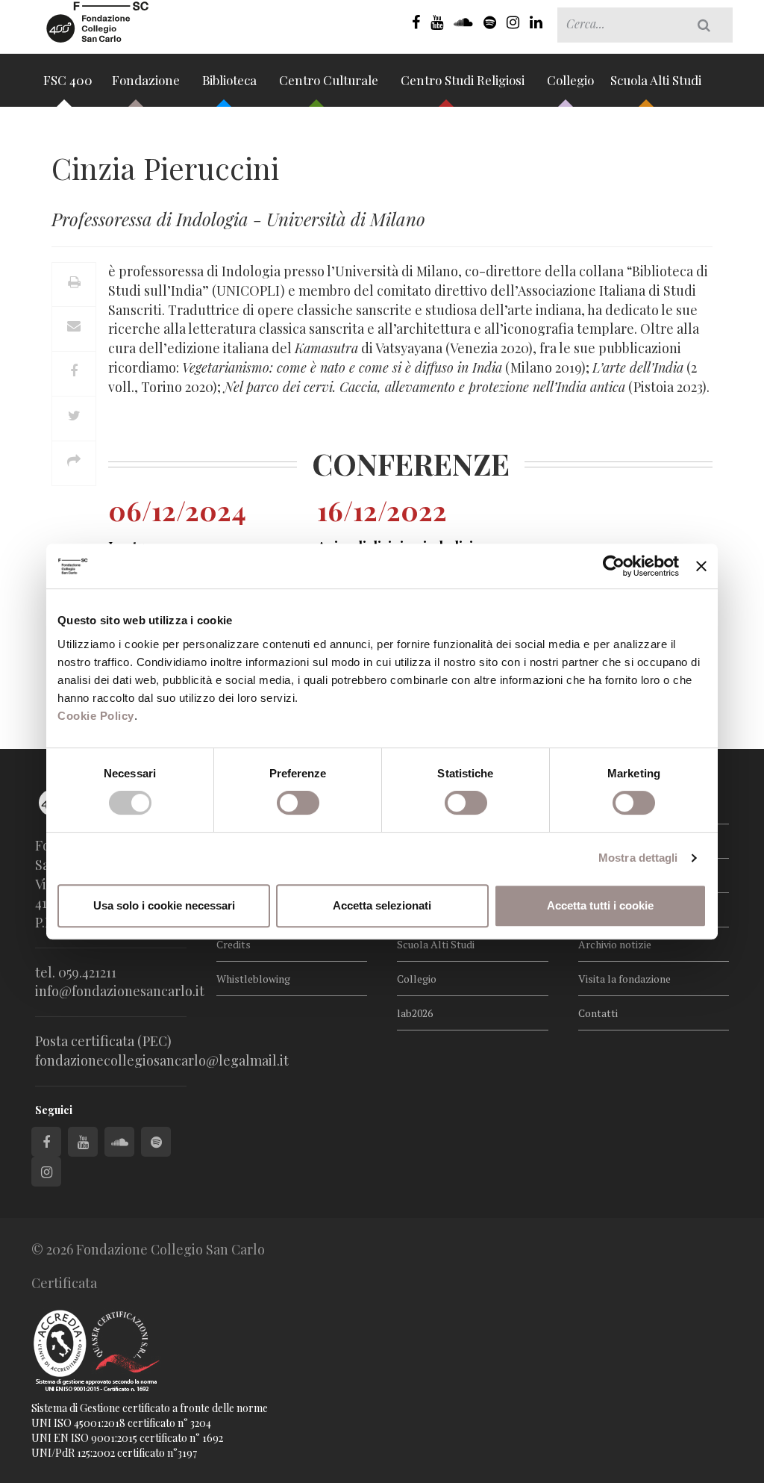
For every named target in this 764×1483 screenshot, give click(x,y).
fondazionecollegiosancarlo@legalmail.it (162, 1060)
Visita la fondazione (624, 978)
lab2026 (415, 1013)
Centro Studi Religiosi (464, 80)
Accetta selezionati (382, 905)
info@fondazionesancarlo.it (119, 991)
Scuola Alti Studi (657, 80)
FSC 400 (68, 80)
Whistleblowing (253, 978)
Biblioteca (231, 80)
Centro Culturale (330, 80)
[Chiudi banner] (701, 566)
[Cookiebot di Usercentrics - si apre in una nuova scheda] (613, 566)
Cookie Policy (95, 715)
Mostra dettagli (638, 857)
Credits (233, 944)
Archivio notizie (614, 944)
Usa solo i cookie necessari (164, 905)
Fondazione (147, 80)
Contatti (598, 1013)
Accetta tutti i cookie (600, 905)
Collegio (570, 80)
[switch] (298, 803)
